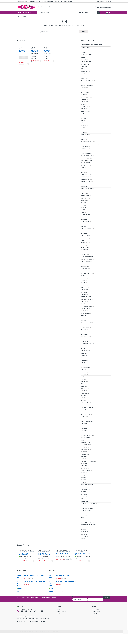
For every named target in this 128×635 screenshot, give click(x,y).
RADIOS (82, 83)
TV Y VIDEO (83, 515)
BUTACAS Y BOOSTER (86, 61)
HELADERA (83, 282)
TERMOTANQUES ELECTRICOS (87, 513)
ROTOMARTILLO (84, 329)
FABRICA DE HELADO (85, 423)
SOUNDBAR (83, 529)
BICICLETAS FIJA (84, 266)
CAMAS (82, 383)
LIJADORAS (83, 320)
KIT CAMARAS (84, 202)
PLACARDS (83, 404)
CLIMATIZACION (84, 134)
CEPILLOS (83, 224)
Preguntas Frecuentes (61, 611)
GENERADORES (84, 310)
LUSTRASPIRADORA (85, 442)
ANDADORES (84, 59)
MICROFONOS (84, 78)
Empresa (58, 609)
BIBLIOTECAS (84, 381)
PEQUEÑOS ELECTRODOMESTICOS (88, 407)
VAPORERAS (83, 475)
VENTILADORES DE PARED (86, 155)
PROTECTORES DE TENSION (87, 522)
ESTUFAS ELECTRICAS (86, 151)
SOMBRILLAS (84, 130)
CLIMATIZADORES (85, 146)
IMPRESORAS (84, 200)
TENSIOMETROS (84, 249)
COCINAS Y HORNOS (85, 165)
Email (74, 596)
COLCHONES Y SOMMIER (86, 188)
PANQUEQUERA (84, 447)
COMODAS (83, 386)
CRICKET (83, 303)
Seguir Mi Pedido (100, 1)
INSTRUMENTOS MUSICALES (87, 343)
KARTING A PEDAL (85, 90)
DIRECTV (83, 517)
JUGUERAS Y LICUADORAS (87, 435)
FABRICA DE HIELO (85, 426)
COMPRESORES (84, 294)
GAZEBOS (83, 113)
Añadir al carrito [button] (27, 64)
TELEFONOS (83, 491)
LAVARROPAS (84, 365)
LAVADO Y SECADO (85, 362)
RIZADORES (83, 245)
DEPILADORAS (84, 233)
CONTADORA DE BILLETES (86, 259)
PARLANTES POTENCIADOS (87, 80)
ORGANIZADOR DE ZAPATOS (87, 402)
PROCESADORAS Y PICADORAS (88, 461)
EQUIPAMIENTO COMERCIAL (87, 256)
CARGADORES (84, 292)
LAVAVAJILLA (83, 369)
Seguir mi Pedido (96, 611)
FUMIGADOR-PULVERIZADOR (87, 308)
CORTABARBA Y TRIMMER (86, 228)
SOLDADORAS (84, 334)
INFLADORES (84, 115)
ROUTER (83, 209)
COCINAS (83, 172)
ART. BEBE (83, 57)
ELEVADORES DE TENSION (86, 306)
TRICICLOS (83, 94)
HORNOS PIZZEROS (85, 184)
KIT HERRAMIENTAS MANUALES (88, 317)
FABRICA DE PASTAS (85, 428)
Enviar (106, 597)
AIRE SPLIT (21, 48)
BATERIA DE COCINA (85, 169)
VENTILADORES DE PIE (86, 158)
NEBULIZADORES (84, 238)
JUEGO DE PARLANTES (86, 54)
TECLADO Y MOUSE (85, 214)
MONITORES (83, 205)
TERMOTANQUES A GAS (86, 508)
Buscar (83, 31)
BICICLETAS (83, 87)
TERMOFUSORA (84, 341)
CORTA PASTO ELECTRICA (87, 296)
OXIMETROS (83, 240)
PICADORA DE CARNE (85, 454)
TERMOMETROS (84, 252)
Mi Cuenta (108, 1)
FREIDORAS (83, 430)
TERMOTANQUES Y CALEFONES (88, 503)
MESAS (82, 120)
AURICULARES (84, 76)
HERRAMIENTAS (84, 285)
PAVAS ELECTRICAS (85, 451)
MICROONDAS (84, 186)
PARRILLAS (83, 122)
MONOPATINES (84, 92)
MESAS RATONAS (85, 393)
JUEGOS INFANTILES (85, 350)
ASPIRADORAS (84, 412)
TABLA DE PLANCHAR (85, 470)
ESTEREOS (83, 52)
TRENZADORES (84, 254)
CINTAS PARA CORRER (86, 268)
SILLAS (82, 127)
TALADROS (83, 339)
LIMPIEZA (83, 440)
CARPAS (83, 104)
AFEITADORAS (84, 219)
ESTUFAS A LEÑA (84, 148)
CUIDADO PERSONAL (85, 216)
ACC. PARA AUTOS (85, 47)
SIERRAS (83, 332)
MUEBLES (83, 379)
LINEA (82, 498)
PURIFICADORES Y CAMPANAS (87, 484)
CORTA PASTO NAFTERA (86, 299)
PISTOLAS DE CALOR (85, 327)
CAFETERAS (83, 419)
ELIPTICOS (83, 270)
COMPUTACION (84, 198)
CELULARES (83, 496)
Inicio (18, 16)
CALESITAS (83, 353)
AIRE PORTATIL (84, 137)
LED (82, 520)
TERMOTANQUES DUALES (86, 510)
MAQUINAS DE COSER (86, 444)
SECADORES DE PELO (85, 247)
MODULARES (84, 395)
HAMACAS (83, 357)
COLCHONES (84, 108)
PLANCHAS (83, 456)
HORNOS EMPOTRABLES (86, 181)
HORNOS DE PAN (84, 433)
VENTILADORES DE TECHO (87, 160)
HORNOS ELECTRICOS (86, 179)
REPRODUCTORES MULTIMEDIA (88, 524)
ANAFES (82, 167)
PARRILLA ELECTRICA (85, 449)
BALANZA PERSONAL (85, 221)
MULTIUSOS (83, 397)
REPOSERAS (83, 125)
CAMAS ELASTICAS (85, 355)
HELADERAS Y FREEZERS (86, 273)
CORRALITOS (84, 66)
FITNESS (83, 263)
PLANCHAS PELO (84, 242)
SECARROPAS (84, 372)
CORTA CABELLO (84, 226)
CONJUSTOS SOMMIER (86, 176)
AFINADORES (84, 346)
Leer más (71, 559)
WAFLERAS (83, 477)
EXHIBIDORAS (84, 278)
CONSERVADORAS (85, 111)
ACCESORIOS (84, 534)
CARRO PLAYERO (84, 106)
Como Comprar (95, 609)
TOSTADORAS (84, 472)
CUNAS (82, 68)
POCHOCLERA (84, 458)
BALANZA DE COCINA (85, 414)
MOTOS (82, 376)
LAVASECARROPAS (85, 367)
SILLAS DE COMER (85, 71)
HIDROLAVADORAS (85, 313)
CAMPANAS (83, 487)
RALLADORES (84, 463)
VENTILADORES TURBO (86, 162)
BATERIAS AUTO (84, 50)
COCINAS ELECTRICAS (86, 174)
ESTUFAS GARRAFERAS (86, 153)
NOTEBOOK (83, 207)
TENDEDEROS (84, 374)
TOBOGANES (84, 360)
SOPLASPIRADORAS (85, 336)
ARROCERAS (83, 409)
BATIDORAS (83, 416)
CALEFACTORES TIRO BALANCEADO (89, 144)
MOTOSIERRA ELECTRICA (86, 322)
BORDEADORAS (84, 101)
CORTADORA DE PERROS (86, 231)
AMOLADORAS (84, 287)
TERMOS (83, 132)
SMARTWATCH (84, 501)
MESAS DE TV (84, 390)
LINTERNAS (83, 118)
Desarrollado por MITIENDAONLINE (35, 631)
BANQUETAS (84, 99)
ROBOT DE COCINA (85, 465)
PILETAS (83, 482)
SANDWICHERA (84, 468)
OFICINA (83, 400)
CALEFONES (83, 505)
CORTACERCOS (84, 301)
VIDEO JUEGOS (84, 531)
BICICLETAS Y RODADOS (86, 85)
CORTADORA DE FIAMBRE (86, 261)
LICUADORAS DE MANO (86, 437)
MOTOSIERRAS (84, 324)
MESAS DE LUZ (84, 388)
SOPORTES (83, 527)
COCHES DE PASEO (85, 64)
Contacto (58, 613)
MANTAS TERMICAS (85, 235)
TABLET (82, 212)
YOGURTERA (84, 479)
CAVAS (82, 275)
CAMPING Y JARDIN (85, 97)
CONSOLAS (83, 538)
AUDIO (82, 73)
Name (88, 596)
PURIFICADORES (84, 489)
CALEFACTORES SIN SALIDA (87, 141)
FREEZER (83, 280)
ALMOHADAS (84, 191)
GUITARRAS (83, 348)
